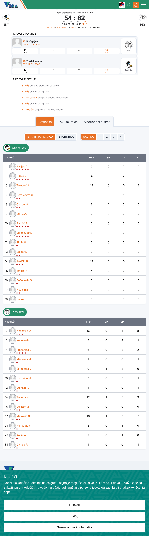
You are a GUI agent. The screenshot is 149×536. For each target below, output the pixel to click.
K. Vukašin (28, 109)
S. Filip (25, 85)
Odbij (74, 516)
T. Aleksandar (30, 97)
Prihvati (74, 505)
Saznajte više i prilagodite (74, 527)
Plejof (73, 27)
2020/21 (51, 27)
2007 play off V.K (62, 27)
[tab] (88, 137)
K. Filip (25, 91)
